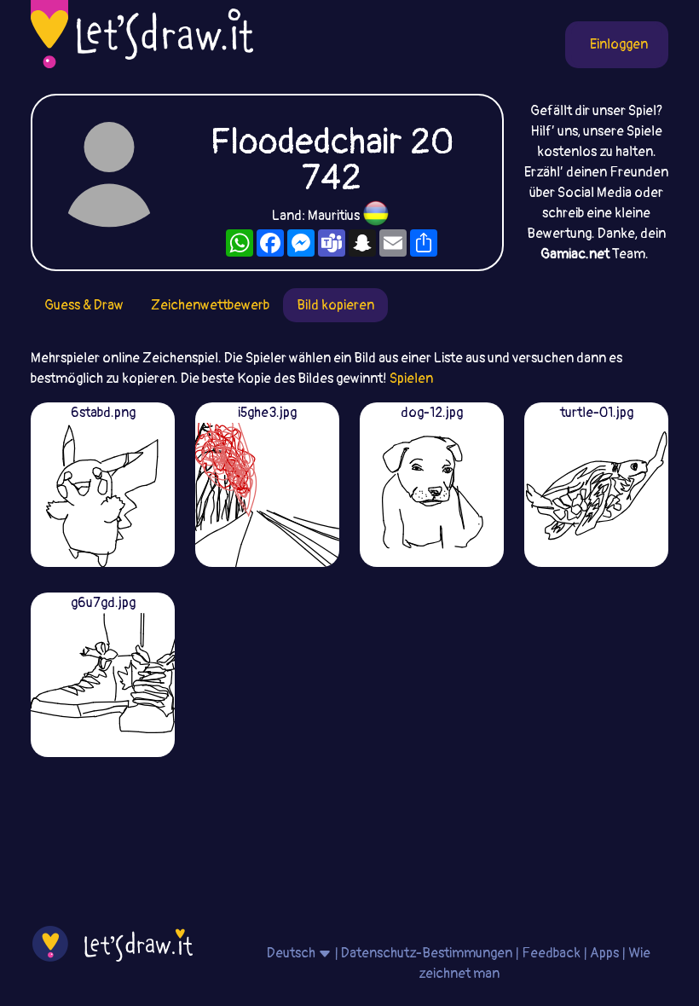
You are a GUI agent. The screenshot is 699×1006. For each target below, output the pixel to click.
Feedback (551, 953)
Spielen (411, 378)
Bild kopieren (335, 305)
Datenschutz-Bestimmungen (426, 953)
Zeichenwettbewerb (210, 305)
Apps (604, 953)
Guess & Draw (84, 305)
